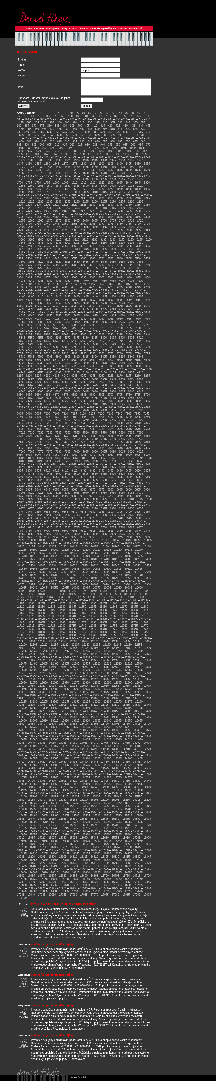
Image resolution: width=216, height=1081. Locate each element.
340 (120, 122)
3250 (47, 245)
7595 (20, 435)
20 (58, 113)
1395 (110, 163)
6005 (38, 366)
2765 (92, 223)
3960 (20, 277)
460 (36, 128)
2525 (49, 214)
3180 (49, 242)
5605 (101, 347)
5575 (47, 347)
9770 (140, 527)
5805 (67, 356)
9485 (20, 518)
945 (110, 144)
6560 (120, 388)
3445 (138, 252)
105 (33, 116)
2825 (67, 226)
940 (102, 144)
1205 (29, 157)
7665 (147, 435)
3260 (65, 245)
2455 (56, 211)
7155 (146, 413)
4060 (67, 280)
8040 (38, 454)
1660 (65, 176)
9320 (113, 508)
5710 (29, 353)
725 (42, 138)
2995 (113, 233)
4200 (56, 287)
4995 (49, 321)
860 (112, 141)
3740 (147, 264)
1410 (138, 163)
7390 (40, 426)
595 (110, 132)
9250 (120, 505)
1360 (47, 163)
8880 (110, 489)
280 (29, 122)
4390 (138, 293)
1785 (29, 182)
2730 (29, 223)
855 (105, 141)
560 (57, 132)
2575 (140, 214)
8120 (49, 457)
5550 (131, 344)
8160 (121, 457)
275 (21, 122)
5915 (138, 359)
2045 (104, 192)
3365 (122, 249)
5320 (110, 334)
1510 (56, 170)
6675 (65, 394)
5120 (146, 325)
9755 (113, 527)
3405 (65, 252)
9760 (122, 527)
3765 (58, 268)
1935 (38, 189)
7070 (122, 410)
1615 (113, 173)
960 (133, 144)
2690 (86, 220)
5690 (122, 350)
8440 (101, 470)
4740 (113, 309)
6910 (95, 404)
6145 (22, 372)
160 (116, 116)
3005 (131, 233)
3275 (92, 245)
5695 (131, 350)
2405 (95, 207)
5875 (65, 359)
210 (57, 119)
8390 (140, 467)
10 (46, 113)
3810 (140, 268)
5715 (38, 353)
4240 (129, 287)
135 (78, 116)
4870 (86, 315)
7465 (47, 429)
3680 (38, 264)
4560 (49, 302)
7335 (74, 423)
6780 (122, 397)
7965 (31, 451)
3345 (86, 249)
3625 (67, 261)
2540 (77, 214)
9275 (31, 508)
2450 (47, 211)
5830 (113, 356)
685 (112, 135)
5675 (95, 350)
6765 (95, 397)
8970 (140, 492)
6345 (122, 378)
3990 (74, 277)
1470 (113, 166)
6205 (131, 372)
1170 (99, 154)
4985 (31, 321)
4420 (58, 296)
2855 (122, 226)
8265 (47, 464)
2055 (122, 192)
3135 (103, 239)
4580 (86, 302)
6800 (29, 401)
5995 (20, 366)
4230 (110, 287)
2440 (29, 211)
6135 (140, 369)
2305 (47, 204)
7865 (113, 445)
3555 (74, 258)
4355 (74, 293)
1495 (29, 170)
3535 (38, 258)
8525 (122, 473)
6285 (147, 375)
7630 (83, 435)
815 (44, 141)
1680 (101, 176)
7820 (31, 445)
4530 (129, 299)
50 (95, 113)
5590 (74, 347)
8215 (86, 461)
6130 (131, 369)
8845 (47, 489)
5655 (58, 350)
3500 (104, 255)
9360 (56, 511)
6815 (56, 401)
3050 (83, 236)
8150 (103, 457)
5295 (65, 334)
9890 (95, 533)
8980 (29, 495)
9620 (131, 521)
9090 (95, 499)
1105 (119, 151)
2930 (129, 230)
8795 (86, 486)
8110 (31, 457)
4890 (122, 315)
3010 (140, 233)
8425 (74, 470)
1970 (101, 189)
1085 (83, 151)
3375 (140, 249)
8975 (20, 495)
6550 (101, 388)
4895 (131, 315)
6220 (29, 375)
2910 (92, 230)
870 (128, 141)
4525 (120, 299)
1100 (110, 151)
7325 (56, 423)
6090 (58, 369)
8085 (120, 454)
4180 (20, 287)
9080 (77, 499)
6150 (31, 372)
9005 (74, 495)
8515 (104, 473)
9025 (110, 495)
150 (101, 116)
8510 (95, 473)
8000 (95, 451)
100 (25, 116)
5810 (77, 356)
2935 (138, 230)
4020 (129, 277)
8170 (140, 457)
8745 (129, 483)
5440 (65, 340)
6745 (58, 397)
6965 (65, 407)
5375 (77, 337)
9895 (104, 533)
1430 (40, 166)
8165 (131, 457)
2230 (40, 201)
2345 (120, 204)
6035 (92, 366)
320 (90, 122)
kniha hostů (135, 28)
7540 (49, 432)
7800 (129, 442)
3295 (129, 245)
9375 (83, 511)
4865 (77, 315)
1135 (37, 154)
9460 (104, 514)
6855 (129, 401)
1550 (129, 170)
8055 (65, 454)
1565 (22, 173)
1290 (49, 160)
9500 (47, 518)
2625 (101, 217)
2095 (65, 195)
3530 (29, 258)
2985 (95, 233)
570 (72, 132)
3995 (83, 277)
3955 (140, 274)
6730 (31, 397)
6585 (31, 391)
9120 (149, 499)
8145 (94, 457)
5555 (140, 344)
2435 (20, 211)
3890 (22, 274)
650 (59, 135)
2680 (67, 220)
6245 (74, 375)
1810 (74, 182)
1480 (131, 166)
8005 (104, 451)
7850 (86, 445)
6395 (83, 382)
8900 (147, 489)
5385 (95, 337)
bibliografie (52, 28)
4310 (122, 290)
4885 (113, 315)
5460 (101, 340)
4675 (129, 306)
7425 (104, 426)
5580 (56, 347)
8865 (83, 489)
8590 (110, 476)
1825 (101, 182)
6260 (101, 375)
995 (52, 147)
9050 (22, 499)
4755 (140, 309)
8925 (58, 492)
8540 (20, 476)
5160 (83, 328)
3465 (40, 255)
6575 (147, 388)
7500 (110, 429)
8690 (29, 483)
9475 (131, 514)
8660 (104, 480)
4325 (20, 293)
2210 (138, 198)
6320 (77, 378)
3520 (140, 255)
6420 (129, 382)
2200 (120, 198)
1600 (86, 173)
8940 (86, 492)
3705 (83, 264)
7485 (83, 429)
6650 (20, 394)
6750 (67, 397)
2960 (49, 233)
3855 (92, 271)
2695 (95, 220)
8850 (56, 489)
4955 (110, 318)
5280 (38, 334)
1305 (77, 160)
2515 (31, 214)
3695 (65, 264)
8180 (22, 461)
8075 (101, 454)
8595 (120, 476)
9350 (38, 511)
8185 (31, 461)
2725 (20, 223)
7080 (140, 410)
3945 (122, 274)
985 (36, 147)
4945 (92, 318)
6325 (86, 378)
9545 (129, 518)
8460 (138, 470)
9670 (92, 524)
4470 (20, 299)
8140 (85, 457)
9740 (86, 527)
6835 (92, 401)
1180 (117, 154)
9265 (147, 505)
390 (64, 125)
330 (105, 122)
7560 (86, 432)
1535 (101, 170)
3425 (101, 252)
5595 (83, 347)
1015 (87, 147)
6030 (83, 366)
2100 (74, 195)
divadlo (73, 28)
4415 (49, 296)
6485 (113, 385)
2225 (31, 201)
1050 (20, 151)
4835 (22, 315)
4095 (131, 280)
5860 (38, 359)
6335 (104, 378)
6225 (38, 375)
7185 (65, 416)
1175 (108, 154)
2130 (128, 195)
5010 (77, 321)
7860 (104, 445)
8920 (49, 492)
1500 (38, 170)
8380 (122, 467)
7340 (83, 423)
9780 (29, 530)
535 (19, 132)
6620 (95, 391)
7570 (104, 432)
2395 (77, 207)
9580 (58, 521)
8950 (104, 492)
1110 (128, 151)
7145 (128, 413)
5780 (22, 356)
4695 (31, 309)
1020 (96, 147)
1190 (135, 154)
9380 (92, 511)
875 (135, 141)
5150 (65, 328)
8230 (113, 461)
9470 (122, 514)
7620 (65, 435)
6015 (56, 366)
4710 (58, 309)
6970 (74, 407)
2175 (74, 198)
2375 (40, 207)
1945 (56, 189)
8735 (110, 483)
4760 (20, 312)
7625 (74, 435)
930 (87, 144)
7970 (40, 451)
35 (77, 113)
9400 (129, 511)
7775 (83, 442)
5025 (104, 321)
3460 (31, 255)
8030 (20, 454)
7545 (58, 432)
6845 (110, 401)
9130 (31, 502)
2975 (77, 233)
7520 (147, 429)
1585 (58, 173)
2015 (49, 192)
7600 (29, 435)
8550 (38, 476)
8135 (76, 457)
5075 (65, 325)
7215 (120, 416)
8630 (49, 480)
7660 (138, 435)
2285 (140, 201)
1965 (92, 189)
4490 (56, 299)
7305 (20, 423)
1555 (138, 170)
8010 (113, 451)
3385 (29, 252)
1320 (104, 160)
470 (52, 128)
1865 (40, 185)
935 (95, 144)
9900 (113, 533)
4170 (137, 283)
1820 (92, 182)
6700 (110, 394)
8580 (92, 476)
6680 (74, 394)
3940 (113, 274)
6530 (65, 388)
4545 (22, 302)
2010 (40, 192)
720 (34, 138)
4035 (22, 280)
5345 (22, 337)
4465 (140, 296)
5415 (20, 340)
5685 (113, 350)
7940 (120, 448)
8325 (22, 467)
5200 (22, 331)
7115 (74, 413)
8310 (129, 464)
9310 (95, 508)
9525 (92, 518)
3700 (74, 264)
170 (131, 116)
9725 (58, 527)
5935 (40, 363)
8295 (101, 464)
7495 (101, 429)
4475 (29, 299)
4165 (128, 283)
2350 (129, 204)
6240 (65, 375)
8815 (122, 486)
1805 (65, 182)
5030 (113, 321)
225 (80, 119)
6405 (101, 382)
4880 (104, 315)
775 (118, 138)
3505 (113, 255)
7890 (29, 448)
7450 (20, 429)
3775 (77, 268)
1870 (49, 185)
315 (82, 122)
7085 (20, 413)
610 (133, 132)
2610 (74, 217)
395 (72, 125)
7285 (113, 420)
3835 (56, 271)
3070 (120, 236)
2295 (29, 204)
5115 (137, 325)
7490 (92, 429)
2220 (22, 201)
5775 (147, 353)
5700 (140, 350)
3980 (56, 277)
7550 (67, 432)
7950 (138, 448)
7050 (86, 410)
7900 (47, 448)
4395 (147, 293)
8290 (92, 464)
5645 (40, 350)
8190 (40, 461)
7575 (113, 432)
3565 (92, 258)
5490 (22, 344)
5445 (74, 340)
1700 (138, 176)
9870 (58, 533)
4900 (140, 315)
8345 (58, 467)
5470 (120, 340)
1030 (114, 147)
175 (138, 116)
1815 (83, 182)
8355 (77, 467)
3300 (138, 245)
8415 (56, 470)
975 (21, 147)
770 (110, 138)
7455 (29, 429)
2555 (104, 214)
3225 (131, 242)
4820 (129, 312)
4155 (110, 283)
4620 (29, 306)
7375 (147, 423)
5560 (20, 347)
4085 (113, 280)
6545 (92, 388)
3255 (56, 245)
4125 (56, 283)
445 (148, 125)
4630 (47, 306)
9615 (122, 521)
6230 (47, 375)
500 (97, 128)
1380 (83, 163)
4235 (120, 287)
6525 (56, 388)
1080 (74, 151)
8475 (31, 473)
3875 (129, 271)
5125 (20, 328)
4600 (122, 302)
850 (97, 141)
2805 (31, 226)
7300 (140, 420)
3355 (104, 249)
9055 (31, 499)
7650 (120, 435)
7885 (20, 448)
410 (95, 125)
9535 (110, 518)
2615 (83, 217)
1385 (92, 163)
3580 (120, 258)
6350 (131, 378)
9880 (77, 533)
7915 (74, 448)
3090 (22, 239)
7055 (95, 410)
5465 (110, 340)
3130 (94, 239)
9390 (110, 511)
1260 (129, 157)
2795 (147, 223)
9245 (110, 505)
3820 (29, 271)
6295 (31, 378)
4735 (104, 309)
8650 (86, 480)
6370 (38, 382)
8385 (131, 467)
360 (19, 125)
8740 (120, 483)
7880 (140, 445)
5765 (129, 353)
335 (112, 122)
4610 (140, 302)
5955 (77, 363)
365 (26, 125)
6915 (104, 404)
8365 (95, 467)
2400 (86, 207)
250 (118, 119)
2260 (95, 201)
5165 (92, 328)
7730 (131, 439)
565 (64, 132)
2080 (38, 195)
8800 (95, 486)
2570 (131, 214)
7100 (47, 413)
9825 (110, 530)
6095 (67, 369)
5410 (140, 337)
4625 (38, 306)
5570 (38, 347)
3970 (38, 277)
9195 (20, 505)
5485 (147, 340)
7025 (40, 410)
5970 (104, 363)
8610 (147, 476)
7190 (74, 416)
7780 (92, 442)
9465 (113, 514)
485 (74, 128)
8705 (56, 483)
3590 (138, 258)
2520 (40, 214)
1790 (38, 182)
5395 (113, 337)
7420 (95, 426)
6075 (31, 369)
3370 (131, 249)
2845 (104, 226)
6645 (140, 391)
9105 (122, 499)
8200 (58, 461)
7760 (56, 442)
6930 (131, 404)
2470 (83, 211)
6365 (29, 382)
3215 (113, 242)
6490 (122, 385)
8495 (67, 473)
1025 (105, 147)
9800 (65, 530)
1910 (122, 185)
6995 (120, 407)
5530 (95, 344)
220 (72, 119)
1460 (95, 166)
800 (21, 141)
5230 (77, 331)
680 (105, 135)
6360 (20, 382)
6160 (49, 372)
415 (102, 125)
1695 (129, 176)
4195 (47, 287)
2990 (104, 233)
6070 (22, 369)
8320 (147, 464)
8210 (77, 461)
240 (102, 119)
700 (135, 135)
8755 (147, 483)
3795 (113, 268)
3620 (58, 261)
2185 (92, 198)
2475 (92, 211)
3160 (149, 239)
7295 (131, 420)
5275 (29, 334)
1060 (38, 151)
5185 (129, 328)
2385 (58, 207)
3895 (31, 274)
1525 (83, 170)
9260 (138, 505)
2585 (29, 217)
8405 (38, 470)
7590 (140, 432)
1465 (104, 166)
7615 (56, 435)
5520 (77, 344)
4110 (29, 283)
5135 (38, 328)
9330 (131, 508)
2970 (67, 233)
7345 (92, 423)
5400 (122, 337)
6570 (138, 388)
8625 (40, 480)
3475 (58, 255)
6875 (31, 404)
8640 (67, 480)
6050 (120, 366)
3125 (85, 239)
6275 (129, 375)
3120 (76, 239)
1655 (56, 176)
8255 (29, 464)
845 (90, 141)
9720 (49, 527)
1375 (74, 163)
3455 (22, 255)
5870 (56, 359)
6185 (95, 372)
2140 (146, 195)
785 (133, 138)
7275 (95, 420)
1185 (126, 154)
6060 (138, 366)
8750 (138, 483)
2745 (56, 223)
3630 (77, 261)
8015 (122, 451)
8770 (40, 486)
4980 (22, 321)
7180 (56, 416)
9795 (56, 530)
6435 (22, 385)
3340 (77, 249)
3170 (31, 242)
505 (105, 128)
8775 (49, 486)
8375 (113, 467)
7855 (95, 445)
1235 (83, 157)
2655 (22, 220)
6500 (140, 385)
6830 (83, 401)
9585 (67, 521)
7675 (31, 439)
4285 (77, 290)
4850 (49, 315)
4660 (101, 306)
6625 (104, 391)
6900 (77, 404)
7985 (67, 451)
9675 (101, 524)
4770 (38, 312)
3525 (20, 258)
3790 (104, 268)
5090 (92, 325)
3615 (49, 261)
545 (34, 132)
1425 (31, 166)
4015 (120, 277)
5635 (22, 350)
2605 (65, 217)
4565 (58, 302)
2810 (40, 226)
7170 (38, 416)
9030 (120, 495)
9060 (40, 499)
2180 (83, 198)
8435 (92, 470)
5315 (101, 334)
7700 (77, 439)
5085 (83, 325)
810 (36, 141)
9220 (65, 505)
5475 (129, 340)
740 (64, 138)
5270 (20, 334)
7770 (74, 442)
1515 (65, 170)
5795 (49, 356)
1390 (101, 163)
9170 (104, 502)
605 (125, 132)
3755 (40, 268)
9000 (65, 495)
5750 (101, 353)
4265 (40, 290)
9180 (122, 502)
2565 (122, 214)
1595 (77, 173)
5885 (83, 359)
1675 (92, 176)
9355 (47, 511)
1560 (147, 170)
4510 (92, 299)
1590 (67, 173)
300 (59, 122)
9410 (147, 511)
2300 (38, 204)
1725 (49, 179)
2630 (110, 217)
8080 (110, 454)
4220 (92, 287)
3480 (67, 255)
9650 (56, 524)
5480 (138, 340)
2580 (20, 217)
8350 (67, 467)
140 (85, 116)
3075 (129, 236)
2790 (138, 223)
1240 (92, 157)
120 (55, 116)
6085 (49, 369)
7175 (47, 416)
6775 (113, 397)
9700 (147, 524)
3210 (104, 242)
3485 (77, 255)
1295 (58, 160)
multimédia (96, 28)
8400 (29, 470)
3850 (83, 271)
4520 (110, 299)
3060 (101, 236)
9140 (49, 502)
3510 (122, 255)
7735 (140, 439)
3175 (40, 242)
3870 (120, 271)
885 (19, 144)
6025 (74, 366)
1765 (122, 179)
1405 (129, 163)
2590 (38, 217)
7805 (138, 442)
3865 (110, 271)
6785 (131, 397)
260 (133, 119)
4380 (120, 293)
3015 (20, 236)
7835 (58, 445)
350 (135, 122)
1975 (110, 189)
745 (72, 138)
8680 (140, 480)
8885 (120, 489)
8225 (104, 461)
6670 (56, 394)
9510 (65, 518)
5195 (147, 328)
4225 (101, 287)
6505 (20, 388)
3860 (101, 271)
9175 (113, 502)
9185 (131, 502)
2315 (65, 204)
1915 (131, 185)
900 (42, 144)
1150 (64, 154)
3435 (120, 252)
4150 (101, 283)
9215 (56, 505)
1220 (56, 157)
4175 (146, 283)
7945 (129, 448)
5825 (104, 356)
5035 (122, 321)
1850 (147, 182)
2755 (74, 223)
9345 (29, 511)
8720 (83, 483)
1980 (120, 189)
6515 (38, 388)
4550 (31, 302)
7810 (147, 442)
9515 (74, 518)
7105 (56, 413)
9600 (95, 521)
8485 (49, 473)
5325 (120, 334)
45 (89, 113)
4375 (110, 293)
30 (71, 113)
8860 (74, 489)
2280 (131, 201)
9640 (38, 524)
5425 (38, 340)
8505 (86, 473)
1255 (120, 157)
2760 (83, 223)
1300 (67, 160)
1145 (55, 154)
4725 (86, 309)
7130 (101, 413)
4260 (31, 290)
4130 (65, 283)
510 (112, 128)
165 (123, 116)
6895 (67, 404)
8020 (131, 451)
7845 (77, 445)
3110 (58, 239)
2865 (140, 226)
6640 (131, 391)
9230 (83, 505)
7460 (38, 429)
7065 (113, 410)
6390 (74, 382)
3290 (120, 245)
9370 (74, 511)
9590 (77, 521)
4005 (101, 277)
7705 (86, 439)
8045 (47, 454)
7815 (22, 445)
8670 (122, 480)
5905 (120, 359)
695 (128, 135)
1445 (67, 166)
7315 (38, 423)
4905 (20, 318)
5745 (92, 353)
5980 (122, 363)
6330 (95, 378)
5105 (120, 325)
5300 (74, 334)
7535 (40, 432)
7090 (29, 413)
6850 (120, 401)
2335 (101, 204)
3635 (86, 261)
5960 (86, 363)
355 (143, 122)
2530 (58, 214)
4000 (92, 277)
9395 (120, 511)
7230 (147, 416)
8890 (129, 489)
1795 (47, 182)
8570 (74, 476)
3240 (29, 245)
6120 (112, 369)
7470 (56, 429)
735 (57, 138)
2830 (77, 226)
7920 (83, 448)
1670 (83, 176)
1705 (147, 176)
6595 (49, 391)
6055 (129, 366)
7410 (77, 426)
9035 (129, 495)
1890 (86, 185)
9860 (40, 533)
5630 (147, 347)
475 (59, 128)
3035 (56, 236)
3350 (95, 249)
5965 (95, 363)
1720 (40, 179)
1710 (22, 179)
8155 (112, 457)
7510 (129, 429)
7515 (138, 429)
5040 (131, 321)
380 (49, 125)
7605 (38, 435)
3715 (101, 264)
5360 (49, 337)
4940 (83, 318)
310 (74, 122)
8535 (140, 473)
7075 (131, 410)
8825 (140, 486)
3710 (92, 264)
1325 (113, 160)
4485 (47, 299)
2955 (40, 233)
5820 (95, 356)
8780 (58, 486)
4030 (147, 277)
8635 (58, 480)
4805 (101, 312)
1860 (31, 185)
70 (120, 113)
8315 (138, 464)
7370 (138, 423)
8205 (67, 461)
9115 (140, 499)
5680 (104, 350)
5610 (110, 347)
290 (44, 122)
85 (138, 113)
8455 (129, 470)
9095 (104, 499)
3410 (74, 252)
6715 (138, 394)
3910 (58, 274)
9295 (67, 508)
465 (44, 128)
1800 (56, 182)
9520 (83, 518)
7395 (49, 426)
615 (140, 132)
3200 (86, 242)
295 (52, 122)
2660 (31, 220)
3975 (47, 277)
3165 (22, 242)
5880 (74, 359)
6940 (20, 407)
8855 (65, 489)
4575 (77, 302)
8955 (113, 492)
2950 (31, 233)
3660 (131, 261)
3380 (20, 252)
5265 (140, 331)
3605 (31, 261)
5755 (110, 353)
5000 (58, 321)
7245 (40, 420)
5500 (40, 344)
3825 (38, 271)
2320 (74, 204)
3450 (147, 252)
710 (19, 138)
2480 (101, 211)
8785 (67, 486)
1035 (124, 147)
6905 (86, 404)
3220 (122, 242)
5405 (131, 337)
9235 (92, 505)
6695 (101, 394)
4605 (131, 302)
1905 (113, 185)
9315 (104, 508)
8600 (129, 476)
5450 (83, 340)
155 (108, 116)
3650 (113, 261)
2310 (56, 204)
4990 (40, 321)
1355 (38, 163)
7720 (113, 439)
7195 (83, 416)
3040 (65, 236)
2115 (101, 195)
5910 (129, 359)
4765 (29, 312)
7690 (58, 439)
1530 (92, 170)
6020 (65, 366)
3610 (40, 261)
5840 (131, 356)
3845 (74, 271)
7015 (22, 410)
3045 (74, 236)
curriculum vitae (35, 28)
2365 (22, 207)
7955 (147, 448)
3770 (67, 268)
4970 (138, 318)
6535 (74, 388)
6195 (113, 372)
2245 (67, 201)
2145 (20, 198)
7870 (122, 445)
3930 (95, 274)
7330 (65, 423)
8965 (131, 492)
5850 (20, 359)
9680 (110, 524)
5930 (31, 363)
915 (64, 144)
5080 (74, 325)
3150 (131, 239)
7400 (58, 426)
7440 (131, 426)
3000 (122, 233)
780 (125, 138)
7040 (67, 410)
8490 (58, 473)
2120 (110, 195)
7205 (101, 416)
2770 (101, 223)
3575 (110, 258)
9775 (20, 530)
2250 (77, 201)
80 (132, 113)
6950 (38, 407)
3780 (86, 268)
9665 (83, 524)
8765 (31, 486)
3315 (31, 249)
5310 (92, 334)
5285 (47, 334)
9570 (40, 521)
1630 (140, 173)
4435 (86, 296)
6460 (67, 385)
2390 (67, 207)
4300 (104, 290)
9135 (40, 502)
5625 (138, 347)
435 (133, 125)
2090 (56, 195)
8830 (20, 489)
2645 (138, 217)
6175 (77, 372)
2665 (40, 220)
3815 (20, 271)
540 (26, 132)
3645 (104, 261)
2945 (22, 233)
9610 (113, 521)
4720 (77, 309)
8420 (65, 470)
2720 (140, 220)
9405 (138, 511)
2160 (47, 198)
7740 (20, 442)
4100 (140, 280)
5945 (58, 363)
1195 (144, 154)
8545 (29, 476)
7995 (86, 451)
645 (52, 135)
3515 (131, 255)
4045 (40, 280)
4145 (92, 283)
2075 (29, 195)
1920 (140, 185)
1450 (77, 166)
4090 (122, 280)
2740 (47, 223)
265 (140, 119)
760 (95, 138)
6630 (113, 391)
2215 (147, 198)
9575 (49, 521)
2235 (49, 201)
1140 (46, 154)
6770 (104, 397)
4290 (86, 290)
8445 (110, 470)
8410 (47, 470)
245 (110, 119)
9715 (40, 527)
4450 (113, 296)
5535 (104, 344)
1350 (29, 163)
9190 (140, 502)
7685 (49, 439)
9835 (129, 530)
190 (26, 119)
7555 (77, 432)
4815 (120, 312)
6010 (47, 366)
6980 (92, 407)
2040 (95, 192)
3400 (56, 252)
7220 (129, 416)
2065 (140, 192)
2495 (129, 211)
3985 (65, 277)
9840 (138, 530)
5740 (83, 353)
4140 (83, 283)
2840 (95, 226)
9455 (95, 514)
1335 (131, 160)
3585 (129, 258)
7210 (110, 416)
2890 (56, 230)
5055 (29, 325)
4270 (49, 290)
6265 (110, 375)
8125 (58, 457)
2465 (74, 211)
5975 (113, 363)
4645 (74, 306)
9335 (140, 508)
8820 (131, 486)
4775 (47, 312)
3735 (138, 264)
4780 (56, 312)
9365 (65, 511)
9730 (67, 527)
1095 (101, 151)
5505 (49, 344)
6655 (29, 394)
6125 (121, 369)
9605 (104, 521)
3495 (95, 255)
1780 (20, 182)
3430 (110, 252)
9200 (29, 505)
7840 (67, 445)
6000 (29, 366)
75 (126, 113)
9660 (74, 524)
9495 (38, 518)
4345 (56, 293)
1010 (78, 147)
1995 (147, 189)
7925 (92, 448)
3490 (86, 255)
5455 (92, 340)
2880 (38, 230)
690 (120, 135)
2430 (140, 207)
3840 (65, 271)
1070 (56, 151)
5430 (47, 340)
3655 (122, 261)
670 (90, 135)
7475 (65, 429)
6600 (58, 391)
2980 (86, 233)
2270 (113, 201)
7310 (29, 423)
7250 (49, 420)
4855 (58, 315)
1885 (77, 185)
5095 (101, 325)
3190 (67, 242)
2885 (47, 230)
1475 (122, 166)
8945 (95, 492)
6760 (86, 397)
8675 (131, 480)
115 (48, 116)
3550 (65, 258)
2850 (113, 226)
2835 (86, 226)
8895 (138, 489)
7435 (122, 426)
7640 (101, 435)
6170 (67, 372)
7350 (101, 423)
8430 (83, 470)
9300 (77, 508)
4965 (129, 318)
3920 (77, 274)
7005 (138, 407)
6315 (67, 378)
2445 (38, 211)
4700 (40, 309)
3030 (47, 236)
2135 (137, 195)
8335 (40, 467)
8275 (65, 464)
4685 (147, 306)
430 (125, 125)
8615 (22, 480)
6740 (49, 397)
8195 (49, 461)
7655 (129, 435)
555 (49, 132)
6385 (65, 382)
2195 (110, 198)
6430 (147, 382)
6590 (40, 391)
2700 (104, 220)
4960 (120, 318)
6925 (122, 404)
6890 (58, 404)
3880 (138, 271)
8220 (95, 461)
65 (113, 113)
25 (64, 113)
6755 (77, 397)
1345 (20, 163)
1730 (58, 179)
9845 (147, 530)
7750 (38, 442)
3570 (101, 258)
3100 (40, 239)
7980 (58, 451)
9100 (113, 499)
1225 (65, 157)
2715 (131, 220)
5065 (47, 325)
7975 (49, 451)
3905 (49, 274)
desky (64, 28)
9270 (22, 508)
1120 (145, 151)
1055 (29, 151)
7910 (65, 448)
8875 (101, 489)
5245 (104, 331)
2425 (131, 207)
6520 (47, 388)
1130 (28, 154)
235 (95, 119)
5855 (29, 359)
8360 (86, 467)
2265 (104, 201)
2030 (77, 192)
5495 (31, 344)
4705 (49, 309)
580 (87, 132)
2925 (120, 230)
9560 (22, 521)
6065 (147, 366)
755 (87, 138)
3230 (140, 242)
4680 (138, 306)
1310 (86, 160)
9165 (95, 502)
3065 (110, 236)
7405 (67, 426)
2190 (101, 198)
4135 (74, 283)
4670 (120, 306)
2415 (113, 207)
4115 (37, 283)
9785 (38, 530)
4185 (29, 287)
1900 (104, 185)
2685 (77, 220)
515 (120, 128)
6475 (95, 385)
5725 (56, 353)
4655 (92, 306)
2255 (86, 201)
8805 (104, 486)
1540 (110, 170)
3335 (67, 249)
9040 (138, 495)
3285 (110, 245)
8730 (101, 483)
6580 (22, 391)
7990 (77, 451)
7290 (122, 420)
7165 (29, 416)
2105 (83, 195)
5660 (67, 350)
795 (148, 138)
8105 (22, 457)
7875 (131, 445)
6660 (38, 394)
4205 (65, 287)
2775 (110, 223)
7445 (140, 426)
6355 (140, 378)
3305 (147, 245)
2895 (65, 230)
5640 (31, 350)
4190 (38, 287)
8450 (120, 470)
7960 (22, 451)
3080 (138, 236)
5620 (129, 347)
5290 (56, 334)
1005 (69, 147)
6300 (40, 378)
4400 (22, 296)
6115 (103, 369)
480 (67, 128)
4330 (29, 293)
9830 (120, 530)
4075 (95, 280)
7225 (138, 416)
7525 (22, 432)
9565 (31, 521)
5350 (31, 337)
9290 (58, 508)
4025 (138, 277)
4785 (65, 312)
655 (67, 135)
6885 (49, 404)
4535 (138, 299)
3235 (20, 245)
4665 (110, 306)
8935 (77, 492)
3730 (129, 264)
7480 (74, 429)
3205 (95, 242)
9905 (122, 533)
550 (42, 132)
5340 (147, 334)
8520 (113, 473)
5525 (86, 344)
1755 (104, 179)
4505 (83, 299)
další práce (110, 28)
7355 (110, 423)
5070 (56, 325)
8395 (20, 470)
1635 (20, 176)
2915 (101, 230)
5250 (113, 331)
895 (34, 144)
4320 (140, 290)
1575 (40, 173)
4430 (77, 296)
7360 (120, 423)
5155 (74, 328)
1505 (47, 170)
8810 (113, 486)
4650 (83, 306)
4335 (38, 293)
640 (44, 135)
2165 (56, 198)
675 (97, 135)
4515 (101, 299)
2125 (119, 195)
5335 (138, 334)
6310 (58, 378)
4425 (67, 296)
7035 (58, 410)
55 (101, 113)
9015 (92, 495)
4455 (122, 296)
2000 (22, 192)
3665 (140, 261)
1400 (120, 163)
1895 (95, 185)
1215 (47, 157)
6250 (83, 375)
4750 (131, 309)
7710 (95, 439)
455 (29, 128)
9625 (140, 521)
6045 (110, 366)
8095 (138, 454)
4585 (95, 302)
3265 (74, 245)
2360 (147, 204)
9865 (49, 533)
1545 (120, 170)
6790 (140, 397)
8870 (92, 489)
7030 (49, 410)
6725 (22, 397)
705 (143, 135)
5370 (67, 337)
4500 (74, 299)
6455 (58, 385)
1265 (138, 157)
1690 (120, 176)
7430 (113, 426)
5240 (95, 331)
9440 (67, 514)
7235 (22, 420)
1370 (65, 163)
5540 (113, 344)
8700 (47, 483)
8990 (47, 495)
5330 (129, 334)
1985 (129, 189)
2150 (29, 198)
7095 (38, 413)
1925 (20, 189)
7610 (47, 435)
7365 (129, 423)
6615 (86, 391)
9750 (104, 527)
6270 (120, 375)
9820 (101, 530)
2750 (65, 223)
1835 (120, 182)
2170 (65, 198)
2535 (67, 214)
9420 (31, 514)
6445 (40, 385)
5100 (110, 325)
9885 (86, 533)
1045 (142, 147)
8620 (31, 480)
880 (143, 141)
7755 (47, 442)
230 (87, 119)
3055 (92, 236)
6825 (74, 401)
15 (52, 113)
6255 (92, 375)
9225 (74, 505)
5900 (110, 359)
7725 (122, 439)
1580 (49, 173)
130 (70, 116)
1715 (31, 179)
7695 (67, 439)
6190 (104, 372)
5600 (92, 347)
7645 (110, 435)
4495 (65, 299)
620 (148, 132)
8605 (138, 476)
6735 (40, 397)
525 (135, 128)
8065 (83, 454)
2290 (20, 204)
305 (67, 122)
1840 (129, 182)
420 (110, 125)
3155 (140, 239)
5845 (140, 356)
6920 (113, 404)
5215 (49, 331)
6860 (138, 401)
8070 (92, 454)
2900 (74, 230)
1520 (74, 170)
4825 (138, 312)
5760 (120, 353)
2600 (56, 217)
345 (128, 122)
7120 (83, 413)
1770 (131, 179)
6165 (58, 372)
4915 (38, 318)
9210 (47, 505)
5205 (31, 331)
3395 (47, 252)
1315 (95, 160)
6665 (47, 394)
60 (107, 113)
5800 (58, 356)
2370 (31, 207)
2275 (122, 201)
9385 (101, 511)
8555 (47, 476)
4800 (92, 312)
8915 (40, 492)
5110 (128, 325)
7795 (120, 442)
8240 (131, 461)
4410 (40, 296)
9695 (138, 524)
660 (74, 135)
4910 (29, 318)
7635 (92, 435)
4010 (110, 277)
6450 (49, 385)
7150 (137, 413)
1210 (38, 157)
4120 (47, 283)
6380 (56, 382)
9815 (92, 530)
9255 (129, 505)
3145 (121, 239)
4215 (83, 287)
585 (95, 132)
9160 (86, 502)
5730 (65, 353)
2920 (110, 230)
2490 (120, 211)
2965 (58, 233)
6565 (129, 388)
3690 (56, 264)
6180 (86, 372)
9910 (131, 533)
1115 (136, 151)
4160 (119, 283)
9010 (83, 495)
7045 (77, 410)
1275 (22, 160)
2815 (49, 226)
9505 (56, 518)
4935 (74, 318)
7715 (104, 439)
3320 (40, 249)
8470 (22, 473)
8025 (140, 451)
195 (34, 119)
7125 (92, 413)
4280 (67, 290)
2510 (22, 214)
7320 (47, 423)
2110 (92, 195)
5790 (40, 356)
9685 (120, 524)
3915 (67, 274)
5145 (56, 328)
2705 (113, 220)
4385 (129, 293)
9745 (95, 527)
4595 (113, 302)
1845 (138, 182)
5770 (138, 353)
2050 (113, 192)
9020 (101, 495)
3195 (77, 242)
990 (44, 147)
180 (146, 116)
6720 (147, 394)
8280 (74, 464)
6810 (47, 401)
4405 (31, 296)
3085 (147, 236)
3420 (92, 252)
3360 (113, 249)
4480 (38, 299)
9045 (147, 495)
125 (63, 116)
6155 (40, 372)
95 (18, 116)
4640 (65, 306)
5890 (92, 359)
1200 (20, 157)
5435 (56, 340)
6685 (83, 394)
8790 (77, 486)
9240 (101, 505)
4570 (67, 302)
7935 (110, 448)
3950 (131, 274)
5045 (140, 321)
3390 (38, 252)
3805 (131, 268)
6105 (86, 369)
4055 (58, 280)
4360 (83, 293)
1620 (122, 173)
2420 (122, 207)
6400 (92, 382)
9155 (77, 502)
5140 (47, 328)
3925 (86, 274)
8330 (31, 467)
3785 (95, 268)
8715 (74, 483)
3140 (112, 239)
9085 (86, 499)
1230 (74, 157)
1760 (113, 179)
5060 (38, 325)
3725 (120, 264)
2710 (122, 220)
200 (42, 119)
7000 (129, 407)
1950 (65, 189)
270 (148, 119)
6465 (77, 385)
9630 (20, 524)
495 (90, 128)
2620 (92, 217)
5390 (104, 337)
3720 (110, 264)
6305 (49, 378)
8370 (104, 467)
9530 (101, 518)
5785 (31, 356)
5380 (86, 337)
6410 (110, 382)
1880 (67, 185)
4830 (147, 312)
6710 (129, 394)
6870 (22, 404)
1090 (92, 151)
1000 (60, 147)
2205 (129, 198)
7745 (29, 442)
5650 (49, 350)
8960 (122, 492)
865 (120, 141)
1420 (22, 166)
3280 (101, 245)
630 (29, 135)
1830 (110, 182)
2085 (47, 195)
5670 (86, 350)
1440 (58, 166)
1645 (38, 176)
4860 (67, 315)
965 (140, 144)
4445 (104, 296)
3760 (49, 268)
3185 (58, 242)
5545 (122, 344)
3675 (29, 264)
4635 (56, 306)
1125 (20, 154)
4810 (110, 312)
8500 (77, 473)
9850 (22, 533)
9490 (29, 518)
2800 (22, 226)
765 (102, 138)
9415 (22, 514)
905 (49, 144)
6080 (40, 369)
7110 (65, 413)
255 (125, 119)
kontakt (122, 28)
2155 (38, 198)
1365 (56, 163)
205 (49, 119)
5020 (95, 321)
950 (118, 144)
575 (80, 132)
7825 (40, 445)
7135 (110, 413)
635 (36, 135)
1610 (104, 173)
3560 (83, 258)
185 (19, 119)
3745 (22, 268)
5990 (140, 363)
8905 (22, 492)
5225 (67, 331)
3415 (83, 252)
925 (80, 144)
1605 (95, 173)
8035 (29, 454)
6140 (149, 369)
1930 (29, 189)
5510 (58, 344)
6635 (122, 391)
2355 (138, 204)
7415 (86, 426)
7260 (67, 420)
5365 (58, 337)
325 (97, 122)
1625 (131, 173)
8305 (120, 464)
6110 (94, 369)
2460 (65, 211)
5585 (65, 347)
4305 (113, 290)
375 (42, 125)
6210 (140, 372)
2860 (131, 226)
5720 (47, 353)
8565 (65, 476)
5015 (86, 321)
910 (57, 144)
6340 (113, 378)
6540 (83, 388)
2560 (113, 214)
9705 (22, 527)
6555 (110, 388)
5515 (67, 344)
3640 (95, 261)
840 (82, 141)
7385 (31, 426)
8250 (20, 464)
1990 (138, 189)
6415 (120, 382)
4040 (31, 280)
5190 (138, 328)
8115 (40, 457)
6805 (38, 401)
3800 (122, 268)
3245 (38, 245)
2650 (147, 217)
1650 (47, 176)
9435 (58, 514)
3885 (147, 271)
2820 (58, 226)
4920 (47, 318)
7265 (77, 420)
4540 (147, 299)
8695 (38, 483)
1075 (65, 151)
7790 (110, 442)
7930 (101, 448)
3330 (58, 249)
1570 (31, 173)
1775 (140, 179)
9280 (40, 508)
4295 (95, 290)
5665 (77, 350)
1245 (101, 157)
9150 (67, 502)
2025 (67, 192)
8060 (74, 454)
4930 (65, 318)
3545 (56, 258)
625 (21, 135)
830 (67, 141)
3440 (129, 252)
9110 (131, 499)
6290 (22, 378)
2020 (58, 192)
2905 (83, 230)
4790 (74, 312)
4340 (47, 293)
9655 (65, 524)
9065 (49, 499)
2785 (129, 223)
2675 (58, 220)
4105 (20, 283)
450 (21, 128)
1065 (47, 151)
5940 (49, 363)
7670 (22, 439)
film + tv (83, 28)
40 (83, 113)
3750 (31, 268)
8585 (101, 476)
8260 (38, 464)
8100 (147, 454)
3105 (49, 239)
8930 (67, 492)
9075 (67, 499)
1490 (20, 170)
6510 (29, 388)
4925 (56, 318)
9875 (67, 533)
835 (74, 141)
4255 (22, 290)
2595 (47, 217)
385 (57, 125)
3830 (47, 271)
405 (87, 125)
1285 (40, 160)
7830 (49, 445)
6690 (92, 394)
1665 (74, 176)
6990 (110, 407)
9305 (86, 508)
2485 (110, 211)
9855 (31, 533)
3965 (29, 277)
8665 (113, 480)
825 (59, 141)
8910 (31, 492)
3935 (104, 274)
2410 (104, 207)
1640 (29, 176)
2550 (95, 214)
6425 (138, 382)
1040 (133, 147)
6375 (47, 382)
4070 (86, 280)
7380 (22, 426)
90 (144, 113)
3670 (20, 264)
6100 (77, 369)
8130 (67, 457)
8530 (131, 473)
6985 (101, 407)
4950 (101, 318)
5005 (67, 321)
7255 (58, 420)
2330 (92, 204)
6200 (122, 372)
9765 (131, 527)
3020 (29, 236)
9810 (83, 530)
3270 (83, 245)
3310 (22, 249)
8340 (49, 467)
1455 (86, 166)
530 (143, 128)
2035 (86, 192)
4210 (74, 287)
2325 (83, 204)
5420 (29, 340)
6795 (20, 401)
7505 (120, 429)
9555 (147, 518)
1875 (58, 185)
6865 (147, 401)
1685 (110, 176)
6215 (20, 375)
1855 (22, 185)
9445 (77, 514)
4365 (92, 293)
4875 (95, 315)
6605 (67, 391)
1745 (86, 179)
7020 (31, 410)
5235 (86, 331)
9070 (58, 499)
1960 (83, 189)
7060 (104, 410)
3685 (47, 264)
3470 (49, 255)
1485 (140, 166)
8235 (122, 461)
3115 (67, 239)
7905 (56, 448)
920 (72, 144)
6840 (101, 401)
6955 (47, 407)
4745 (122, 309)
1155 (73, 154)
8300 (110, 464)
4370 (101, 293)
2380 (49, 207)
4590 (104, 302)
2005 (31, 192)
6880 (40, 404)
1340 (140, 160)
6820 (65, 401)
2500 (138, 211)
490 (82, 128)
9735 (77, 527)
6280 (138, 375)
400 (80, 125)
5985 (131, 363)
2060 (131, 192)
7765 (65, 442)
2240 (58, 201)
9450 (86, 514)
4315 (131, 290)
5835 (122, 356)
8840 (38, 489)
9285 (49, 508)
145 (93, 116)
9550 (138, 518)
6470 (86, 385)
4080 (104, 280)
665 (82, 135)
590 (102, 132)
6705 (120, 394)
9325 (122, 508)
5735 (74, 353)
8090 (129, 454)
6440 (31, 385)
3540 (47, 258)
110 (40, 116)
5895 (101, 359)
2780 (120, 223)
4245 (138, 287)
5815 (86, 356)
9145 (58, 502)
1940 (47, 189)
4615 (20, 306)
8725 (92, 483)
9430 (49, 514)
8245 (140, 461)
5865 (47, 359)
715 (26, 138)
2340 (110, 204)
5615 (120, 347)
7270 (86, 420)
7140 (119, 413)
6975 (83, 407)
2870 (20, 230)
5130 (29, 328)
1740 (77, 179)
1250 (110, 157)
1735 (67, 179)
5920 (147, 359)
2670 (49, 220)
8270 (56, 464)
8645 (77, 480)
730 (49, 138)
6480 (104, 385)
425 (118, 125)
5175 (110, 328)
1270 (147, 157)
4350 (65, 293)
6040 (101, 366)
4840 (31, 315)
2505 (147, 211)
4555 (40, 302)
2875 (29, 230)
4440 (95, 296)
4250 (147, 287)
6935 (140, 404)
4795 (83, 312)
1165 (90, 154)
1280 (31, 160)
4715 (67, 309)
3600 (22, 261)
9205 (38, 505)
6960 (56, 407)
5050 (20, 325)
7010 (147, 407)
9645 (47, 524)
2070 (20, 195)
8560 (56, 476)
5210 (40, 331)
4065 (77, 280)
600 (118, 132)
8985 (38, 495)
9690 (129, 524)
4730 (95, 309)
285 (36, 122)
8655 (95, 480)
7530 (31, 432)
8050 (56, 454)
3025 (38, 236)
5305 (83, 334)
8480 (40, 473)
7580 (122, 432)
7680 (40, 439)
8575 (83, 476)
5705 (20, 353)
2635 (120, 217)
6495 (131, 385)
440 (140, 125)
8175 (149, 457)
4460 (131, 296)
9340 (20, 511)
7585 (131, 432)
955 (125, 144)
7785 (101, 442)
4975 (147, 318)
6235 (56, 375)
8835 (29, 489)
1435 (49, 166)
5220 (58, 331)
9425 (40, 514)
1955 (74, 189)
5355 (40, 337)
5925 (22, 363)
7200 (92, 416)
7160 (20, 416)
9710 (31, 527)
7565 (95, 432)
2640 (129, 217)
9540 (120, 518)
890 (26, 144)
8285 (83, 464)
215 (64, 119)
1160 (82, 154)
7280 (104, 420)
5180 (120, 328)
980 (29, 147)
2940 (147, 230)
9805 (74, 530)
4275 (58, 290)
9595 (86, 521)
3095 (31, 239)
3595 (147, 258)
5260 (131, 331)
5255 (122, 331)
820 (52, 141)
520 (128, 128)
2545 (86, 214)
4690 (22, 309)
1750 (95, 179)
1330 (122, 160)
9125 (22, 502)
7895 (38, 448)
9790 (47, 530)
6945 (29, 407)
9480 (140, 514)
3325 (49, 249)
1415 (147, 163)
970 (148, 144)
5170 (101, 328)
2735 (38, 223)
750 (80, 138)
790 (140, 138)
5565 (29, 347)
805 (29, 141)
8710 (65, 483)
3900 (40, 274)
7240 (31, 420)
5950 (67, 363)
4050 (49, 280)
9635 (29, 524)
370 (34, 125)
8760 (22, 486)
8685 (20, 483)
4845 (40, 315)
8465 (147, 470)
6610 (77, 391)
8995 (56, 495)
